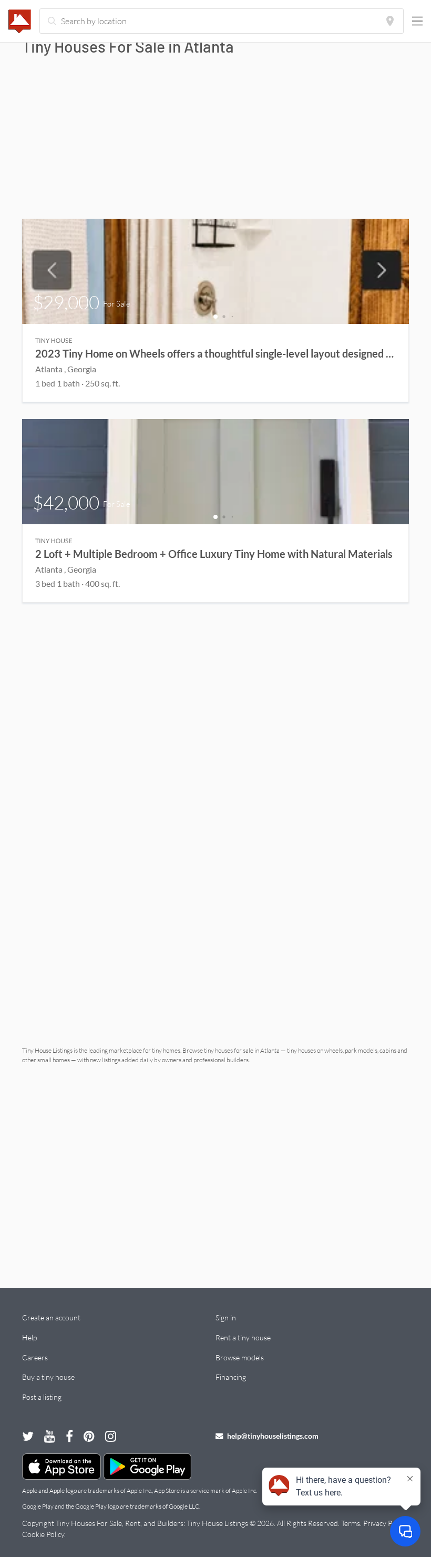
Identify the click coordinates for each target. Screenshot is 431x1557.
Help (29, 1337)
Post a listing (41, 1396)
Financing (231, 1376)
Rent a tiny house (243, 1337)
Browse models (240, 1357)
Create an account (51, 1317)
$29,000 (81, 302)
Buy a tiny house (48, 1376)
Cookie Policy (43, 1534)
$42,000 (81, 502)
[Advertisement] (215, 139)
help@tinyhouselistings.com (272, 1435)
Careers (35, 1357)
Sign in (226, 1317)
